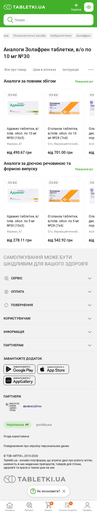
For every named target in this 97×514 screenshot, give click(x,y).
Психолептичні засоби (29, 35)
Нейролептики (61, 35)
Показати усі (84, 81)
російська (44, 425)
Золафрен (83, 35)
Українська (15, 425)
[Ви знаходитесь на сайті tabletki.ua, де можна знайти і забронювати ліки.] (24, 7)
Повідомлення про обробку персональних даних (36, 446)
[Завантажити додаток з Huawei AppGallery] (19, 380)
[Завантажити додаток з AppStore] (53, 369)
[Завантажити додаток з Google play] (19, 369)
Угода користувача (16, 436)
